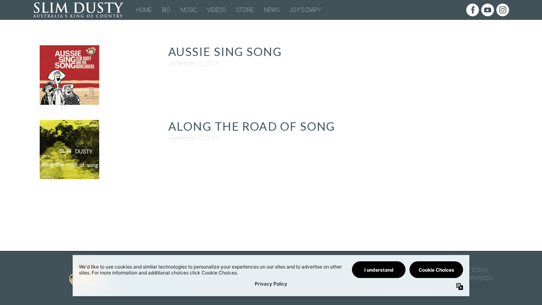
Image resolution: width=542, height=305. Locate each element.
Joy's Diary (305, 10)
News (271, 10)
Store (245, 10)
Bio (166, 10)
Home (144, 10)
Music (189, 10)
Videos (216, 10)
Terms (479, 270)
